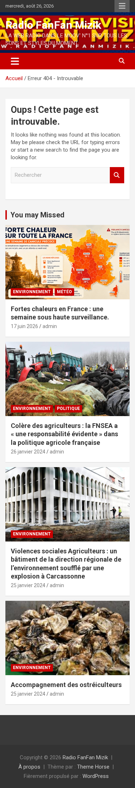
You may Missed (37, 215)
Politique (68, 408)
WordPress (95, 776)
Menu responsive (122, 6)
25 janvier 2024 (28, 585)
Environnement (32, 291)
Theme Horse (93, 767)
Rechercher (117, 175)
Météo (64, 291)
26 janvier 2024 (28, 452)
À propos (29, 767)
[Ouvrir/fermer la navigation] (14, 61)
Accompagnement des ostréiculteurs (66, 684)
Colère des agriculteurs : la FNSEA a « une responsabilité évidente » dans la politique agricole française (64, 434)
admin (49, 326)
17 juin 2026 (24, 326)
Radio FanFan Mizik (53, 25)
